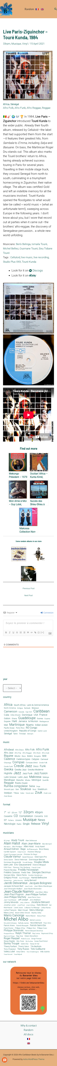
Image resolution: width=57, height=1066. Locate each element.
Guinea (40, 718)
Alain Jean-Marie (31, 843)
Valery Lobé (9, 952)
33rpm (6, 43)
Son (17, 789)
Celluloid (15, 257)
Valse (22, 793)
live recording (41, 257)
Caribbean (41, 711)
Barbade (27, 708)
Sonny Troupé (11, 943)
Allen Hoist (29, 846)
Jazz (17, 773)
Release (35, 823)
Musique (16, 43)
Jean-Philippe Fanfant (36, 894)
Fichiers (11, 820)
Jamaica (22, 721)
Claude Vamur (12, 856)
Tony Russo (23, 949)
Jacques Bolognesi (40, 883)
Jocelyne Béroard (40, 902)
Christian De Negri (30, 854)
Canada (21, 712)
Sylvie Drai (24, 944)
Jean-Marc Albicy (41, 892)
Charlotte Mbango (34, 852)
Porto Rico (20, 728)
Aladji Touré (17, 840)
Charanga (7, 763)
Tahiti (15, 734)
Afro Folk (8, 107)
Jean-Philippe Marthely (15, 897)
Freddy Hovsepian (28, 870)
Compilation (26, 816)
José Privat (21, 905)
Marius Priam (41, 916)
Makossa (35, 776)
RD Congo (31, 727)
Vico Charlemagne (33, 952)
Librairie (18, 820)
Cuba (6, 715)
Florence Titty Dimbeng (21, 867)
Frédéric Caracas (12, 873)
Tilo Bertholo (36, 947)
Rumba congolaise (16, 786)
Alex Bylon (7, 846)
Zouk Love (47, 793)
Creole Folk (43, 763)
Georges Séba (9, 875)
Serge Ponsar (36, 939)
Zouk (38, 792)
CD (16, 816)
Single (26, 823)
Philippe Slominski (14, 930)
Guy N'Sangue (24, 878)
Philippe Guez (42, 928)
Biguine (8, 755)
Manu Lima (9, 913)
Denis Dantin (8, 860)
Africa (6, 104)
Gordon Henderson (35, 875)
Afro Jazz (8, 753)
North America (10, 708)
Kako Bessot (42, 905)
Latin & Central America (38, 705)
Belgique (35, 708)
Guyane (7, 721)
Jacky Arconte (18, 880)
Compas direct (32, 763)
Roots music (21, 783)
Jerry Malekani (35, 900)
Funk (43, 766)
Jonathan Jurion (10, 905)
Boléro (30, 756)
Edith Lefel (8, 865)
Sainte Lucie (42, 731)
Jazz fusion (41, 773)
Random (29, 9)
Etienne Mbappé (39, 865)
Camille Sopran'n (10, 852)
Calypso (35, 759)
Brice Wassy (44, 849)
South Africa (20, 705)
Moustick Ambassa (10, 923)
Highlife (8, 773)
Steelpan (8, 793)
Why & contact (29, 1025)
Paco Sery (47, 923)
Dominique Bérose (37, 860)
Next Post (28, 595)
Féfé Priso (7, 867)
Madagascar (44, 721)
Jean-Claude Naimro (19, 891)
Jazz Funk (27, 773)
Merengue (36, 780)
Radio (19, 824)
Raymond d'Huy (47, 933)
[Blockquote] (28, 632)
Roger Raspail (12, 938)
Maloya (46, 777)
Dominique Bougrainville (12, 862)
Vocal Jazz (30, 793)
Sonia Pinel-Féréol (40, 941)
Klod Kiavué (8, 908)
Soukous (25, 789)
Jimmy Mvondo (11, 902)
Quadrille (45, 780)
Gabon (7, 718)
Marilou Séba (36, 913)
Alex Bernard (47, 844)
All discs (28, 1034)
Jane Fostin (29, 886)
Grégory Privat (10, 878)
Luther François (10, 910)
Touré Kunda (29, 261)
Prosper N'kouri (9, 933)
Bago (23, 849)
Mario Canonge (14, 915)
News (41, 819)
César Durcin (21, 852)
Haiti (14, 721)
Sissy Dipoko (9, 941)
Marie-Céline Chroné (22, 913)
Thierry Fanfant (10, 946)
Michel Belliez (11, 248)
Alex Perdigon (17, 846)
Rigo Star (19, 936)
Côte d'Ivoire (15, 715)
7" (5, 812)
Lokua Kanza (45, 907)
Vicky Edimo (20, 952)
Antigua (20, 708)
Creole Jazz (23, 766)
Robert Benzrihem (31, 936)
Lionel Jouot (18, 908)
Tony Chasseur (10, 949)
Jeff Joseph (23, 900)
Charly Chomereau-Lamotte (13, 854)
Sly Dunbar (29, 941)
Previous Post (29, 588)
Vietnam (30, 734)
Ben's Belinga (23, 244)
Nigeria (30, 725)
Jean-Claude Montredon (32, 889)
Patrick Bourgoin (22, 925)
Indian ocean (41, 725)
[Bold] (6, 632)
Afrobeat (9, 749)
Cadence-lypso (23, 759)
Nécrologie (9, 824)
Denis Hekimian (21, 860)
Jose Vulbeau (30, 905)
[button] (55, 9)
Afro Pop (18, 753)
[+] (42, 632)
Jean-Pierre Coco (34, 897)
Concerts (38, 816)
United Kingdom (11, 731)
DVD (46, 816)
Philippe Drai (31, 928)
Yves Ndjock (18, 954)
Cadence (9, 758)
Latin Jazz (23, 777)
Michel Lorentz (35, 920)
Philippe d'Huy (20, 928)
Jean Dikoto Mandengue (43, 886)
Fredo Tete (25, 872)
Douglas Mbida (41, 862)
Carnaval (44, 759)
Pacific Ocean (9, 728)
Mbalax (27, 780)
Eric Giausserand (22, 865)
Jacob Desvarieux (16, 882)
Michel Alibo (16, 919)
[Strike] (17, 632)
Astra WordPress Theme (33, 1059)
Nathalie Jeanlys (23, 923)
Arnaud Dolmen (11, 849)
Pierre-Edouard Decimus (34, 931)
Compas (18, 762)
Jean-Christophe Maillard (13, 889)
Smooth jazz (9, 789)
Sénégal (14, 104)
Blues (24, 756)
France (43, 714)
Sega (38, 786)
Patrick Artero (9, 926)
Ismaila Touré (39, 244)
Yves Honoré (8, 954)
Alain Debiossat (31, 840)
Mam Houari (23, 910)
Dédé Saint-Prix (41, 857)
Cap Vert (29, 712)
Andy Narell (40, 846)
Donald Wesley (28, 862)
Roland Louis (25, 938)
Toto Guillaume (38, 949)
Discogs (37, 270)
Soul (34, 789)
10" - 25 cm (12, 813)
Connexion (48, 612)
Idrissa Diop (8, 880)
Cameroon (10, 711)
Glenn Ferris (21, 875)
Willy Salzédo (45, 952)
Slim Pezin (20, 941)
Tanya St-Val (34, 944)
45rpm (39, 812)
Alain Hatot (12, 843)
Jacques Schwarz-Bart (13, 886)
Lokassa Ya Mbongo (32, 907)
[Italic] (9, 632)
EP (5, 820)
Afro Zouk (45, 753)
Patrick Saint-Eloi (38, 925)
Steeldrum (42, 789)
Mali (6, 725)
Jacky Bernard (30, 880)
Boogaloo (37, 756)
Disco (35, 766)
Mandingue (9, 780)
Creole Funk (8, 766)
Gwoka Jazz (20, 769)
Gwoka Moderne (35, 770)
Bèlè (44, 756)
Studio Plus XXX (12, 261)
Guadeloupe (27, 718)
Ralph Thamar (23, 933)
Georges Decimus (41, 872)
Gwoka (8, 769)
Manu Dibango (36, 910)
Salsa (32, 786)
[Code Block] (31, 632)
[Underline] (13, 632)
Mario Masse (31, 916)
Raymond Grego (9, 936)
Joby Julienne (24, 902)
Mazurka (20, 780)
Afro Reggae (34, 107)
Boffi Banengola (32, 849)
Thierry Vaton (23, 946)
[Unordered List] (24, 632)
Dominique (27, 715)
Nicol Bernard (36, 923)
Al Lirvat (7, 841)
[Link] (35, 632)
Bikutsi (17, 756)
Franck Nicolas (10, 870)
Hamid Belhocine (39, 878)
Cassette (8, 816)
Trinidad (22, 734)
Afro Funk (20, 107)
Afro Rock (36, 753)
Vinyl (25, 43)
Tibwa (16, 793)
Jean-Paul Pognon (14, 894)
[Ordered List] (20, 632)
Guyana (47, 719)
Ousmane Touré (29, 248)
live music (27, 257)
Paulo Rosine (8, 928)
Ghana (14, 719)
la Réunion (33, 721)
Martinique (17, 724)
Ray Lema (36, 933)
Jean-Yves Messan (10, 900)
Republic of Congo (27, 731)
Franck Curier (36, 867)
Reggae (46, 107)
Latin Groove (10, 777)
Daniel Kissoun (27, 857)
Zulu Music (8, 796)
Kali (50, 905)
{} (39, 632)
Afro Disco (19, 750)
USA (36, 715)
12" (20, 812)
